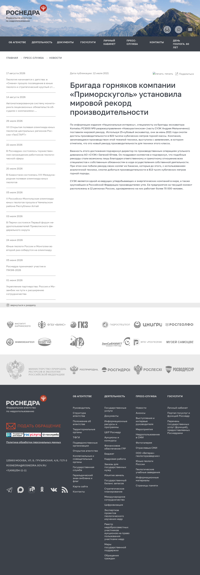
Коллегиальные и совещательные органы (83, 458)
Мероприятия (144, 429)
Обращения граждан (111, 557)
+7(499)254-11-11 (16, 470)
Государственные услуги (115, 409)
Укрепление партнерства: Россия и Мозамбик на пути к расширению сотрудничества (30, 290)
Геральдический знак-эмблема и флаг (83, 478)
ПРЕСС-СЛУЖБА (132, 42)
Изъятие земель (114, 475)
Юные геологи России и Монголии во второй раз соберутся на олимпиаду (29, 248)
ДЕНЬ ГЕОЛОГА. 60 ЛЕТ (181, 44)
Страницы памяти (147, 485)
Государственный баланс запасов (115, 482)
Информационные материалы (147, 479)
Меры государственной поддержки (115, 547)
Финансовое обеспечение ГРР (115, 447)
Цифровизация (113, 504)
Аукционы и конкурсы (111, 439)
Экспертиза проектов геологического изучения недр (114, 514)
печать (169, 73)
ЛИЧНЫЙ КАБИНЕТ (109, 42)
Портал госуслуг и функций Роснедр (178, 414)
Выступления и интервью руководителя (145, 420)
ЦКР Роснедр (112, 432)
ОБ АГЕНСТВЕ (17, 42)
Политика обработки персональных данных (33, 442)
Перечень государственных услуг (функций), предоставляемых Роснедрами (178, 427)
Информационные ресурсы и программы (115, 424)
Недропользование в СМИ (148, 436)
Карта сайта (80, 486)
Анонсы (140, 412)
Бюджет (109, 453)
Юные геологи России (144, 462)
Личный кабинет (177, 407)
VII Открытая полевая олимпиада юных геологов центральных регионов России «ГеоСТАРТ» (30, 131)
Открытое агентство (85, 450)
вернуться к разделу (23, 305)
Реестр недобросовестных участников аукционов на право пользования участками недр (117, 532)
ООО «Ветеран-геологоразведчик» (148, 454)
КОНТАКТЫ (157, 42)
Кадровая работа (115, 458)
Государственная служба (83, 469)
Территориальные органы (84, 431)
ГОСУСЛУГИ (88, 42)
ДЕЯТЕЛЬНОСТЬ (42, 42)
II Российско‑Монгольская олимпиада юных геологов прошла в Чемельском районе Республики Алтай (30, 202)
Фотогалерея (144, 442)
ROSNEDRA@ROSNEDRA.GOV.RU (26, 465)
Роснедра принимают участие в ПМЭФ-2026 (26, 268)
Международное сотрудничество (114, 498)
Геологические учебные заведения (148, 471)
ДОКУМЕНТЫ (65, 42)
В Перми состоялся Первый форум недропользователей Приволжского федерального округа (30, 226)
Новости (141, 407)
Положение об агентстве (82, 423)
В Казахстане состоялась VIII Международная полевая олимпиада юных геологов (30, 178)
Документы (111, 415)
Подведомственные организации (85, 444)
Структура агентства (79, 414)
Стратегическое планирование (114, 490)
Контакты (79, 491)
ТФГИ (76, 437)
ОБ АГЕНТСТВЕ (82, 396)
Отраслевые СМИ (146, 447)
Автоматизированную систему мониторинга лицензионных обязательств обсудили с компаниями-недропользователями (30, 107)
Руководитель (81, 407)
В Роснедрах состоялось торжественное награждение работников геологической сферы (30, 154)
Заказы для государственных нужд (115, 467)
